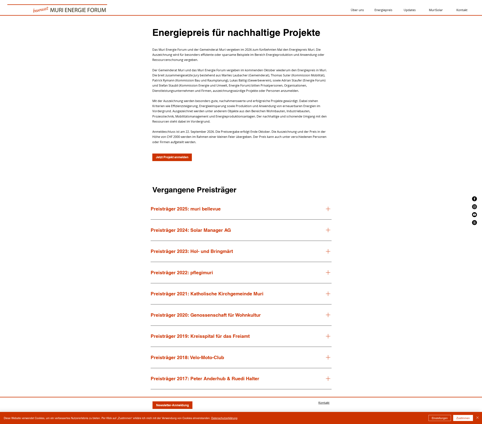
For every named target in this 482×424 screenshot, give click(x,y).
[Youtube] (474, 214)
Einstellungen (440, 418)
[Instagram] (474, 206)
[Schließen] (477, 418)
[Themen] (474, 222)
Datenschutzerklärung (224, 418)
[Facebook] (474, 198)
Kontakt (323, 403)
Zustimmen (463, 418)
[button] (357, 10)
